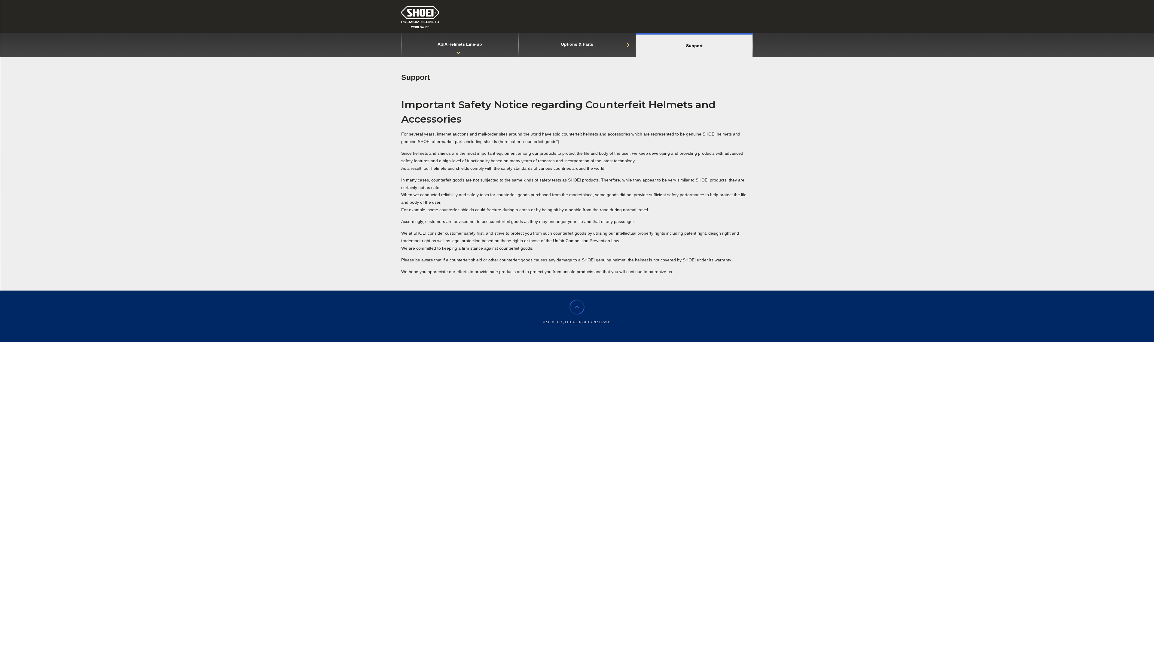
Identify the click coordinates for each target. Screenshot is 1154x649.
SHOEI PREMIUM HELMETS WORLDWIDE (420, 17)
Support (415, 77)
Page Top (577, 307)
